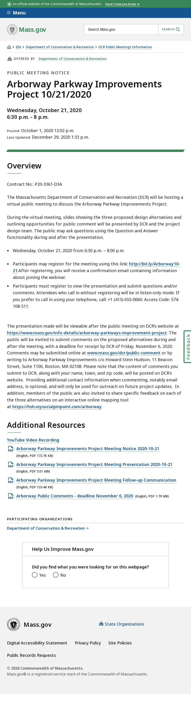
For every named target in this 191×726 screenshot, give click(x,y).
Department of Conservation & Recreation (60, 47)
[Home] (9, 47)
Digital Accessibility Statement (37, 643)
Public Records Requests (31, 655)
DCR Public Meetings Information (125, 47)
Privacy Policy (88, 643)
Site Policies (120, 643)
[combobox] (134, 29)
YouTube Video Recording (33, 440)
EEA (18, 47)
